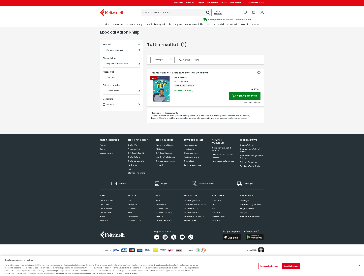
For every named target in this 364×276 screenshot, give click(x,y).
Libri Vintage (105, 212)
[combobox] (176, 12)
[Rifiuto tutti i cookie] (359, 265)
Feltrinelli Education (248, 162)
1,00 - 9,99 (110, 77)
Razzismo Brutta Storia (250, 166)
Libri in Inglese (106, 208)
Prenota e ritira (134, 149)
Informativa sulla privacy (223, 161)
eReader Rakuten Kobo (250, 216)
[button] (208, 12)
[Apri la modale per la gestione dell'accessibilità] (261, 250)
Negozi (201, 3)
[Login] (261, 12)
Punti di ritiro (212, 3)
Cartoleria (216, 200)
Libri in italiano (106, 200)
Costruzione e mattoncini (195, 204)
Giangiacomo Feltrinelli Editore (250, 150)
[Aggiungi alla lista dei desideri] (259, 72)
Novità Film (161, 204)
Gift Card (190, 3)
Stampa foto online (136, 173)
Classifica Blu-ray (164, 212)
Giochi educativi (191, 208)
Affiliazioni (160, 149)
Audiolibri (104, 220)
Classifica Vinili (134, 220)
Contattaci (189, 161)
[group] (223, 19)
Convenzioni (235, 3)
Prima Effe (160, 165)
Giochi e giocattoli (192, 200)
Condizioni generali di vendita (221, 149)
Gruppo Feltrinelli (247, 145)
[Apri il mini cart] (253, 12)
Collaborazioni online (165, 161)
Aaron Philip (181, 77)
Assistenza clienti (256, 3)
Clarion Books (112, 91)
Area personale (190, 145)
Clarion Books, (180, 81)
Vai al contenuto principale (112, 3)
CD (129, 200)
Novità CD (132, 204)
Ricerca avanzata (218, 12)
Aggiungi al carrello (246, 95)
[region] (182, 266)
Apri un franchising (164, 145)
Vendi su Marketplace (165, 157)
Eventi (224, 3)
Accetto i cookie (291, 266)
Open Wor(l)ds (218, 216)
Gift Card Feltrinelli (136, 153)
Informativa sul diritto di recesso (222, 155)
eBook (102, 216)
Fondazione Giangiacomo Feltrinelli (251, 156)
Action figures (190, 220)
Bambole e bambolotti (194, 216)
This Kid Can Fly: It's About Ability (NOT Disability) (179, 72)
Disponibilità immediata (117, 64)
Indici (130, 169)
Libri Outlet (104, 204)
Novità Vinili (133, 216)
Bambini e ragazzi (114, 50)
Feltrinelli (110, 104)
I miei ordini (189, 149)
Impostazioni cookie (269, 266)
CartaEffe (178, 3)
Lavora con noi (106, 153)
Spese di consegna (192, 165)
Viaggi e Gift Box (247, 208)
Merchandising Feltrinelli (250, 204)
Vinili (130, 212)
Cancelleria (217, 212)
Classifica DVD (162, 208)
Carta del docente (136, 161)
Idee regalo (245, 200)
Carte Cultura (134, 157)
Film (158, 200)
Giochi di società (191, 212)
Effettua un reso (190, 153)
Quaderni (216, 220)
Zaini (214, 208)
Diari (214, 204)
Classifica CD (134, 208)
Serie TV (159, 216)
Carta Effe (132, 145)
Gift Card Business (164, 153)
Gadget (243, 212)
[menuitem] (107, 24)
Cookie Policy (131, 273)
